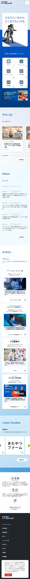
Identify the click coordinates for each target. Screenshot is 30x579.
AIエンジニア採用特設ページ (15, 334)
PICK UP (4, 544)
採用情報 (9, 85)
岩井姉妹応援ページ (15, 406)
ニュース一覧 (5, 540)
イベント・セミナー (9, 75)
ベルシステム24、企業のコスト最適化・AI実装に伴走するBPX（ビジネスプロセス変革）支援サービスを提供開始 (14, 207)
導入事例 (21, 74)
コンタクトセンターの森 (14, 300)
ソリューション (21, 64)
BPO (3, 536)
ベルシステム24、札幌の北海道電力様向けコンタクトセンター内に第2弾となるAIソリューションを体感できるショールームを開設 (14, 228)
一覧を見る (21, 159)
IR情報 (21, 85)
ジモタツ (15, 370)
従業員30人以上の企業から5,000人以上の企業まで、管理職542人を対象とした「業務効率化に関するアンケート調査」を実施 (14, 195)
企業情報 (4, 556)
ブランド (9, 64)
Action (4, 548)
